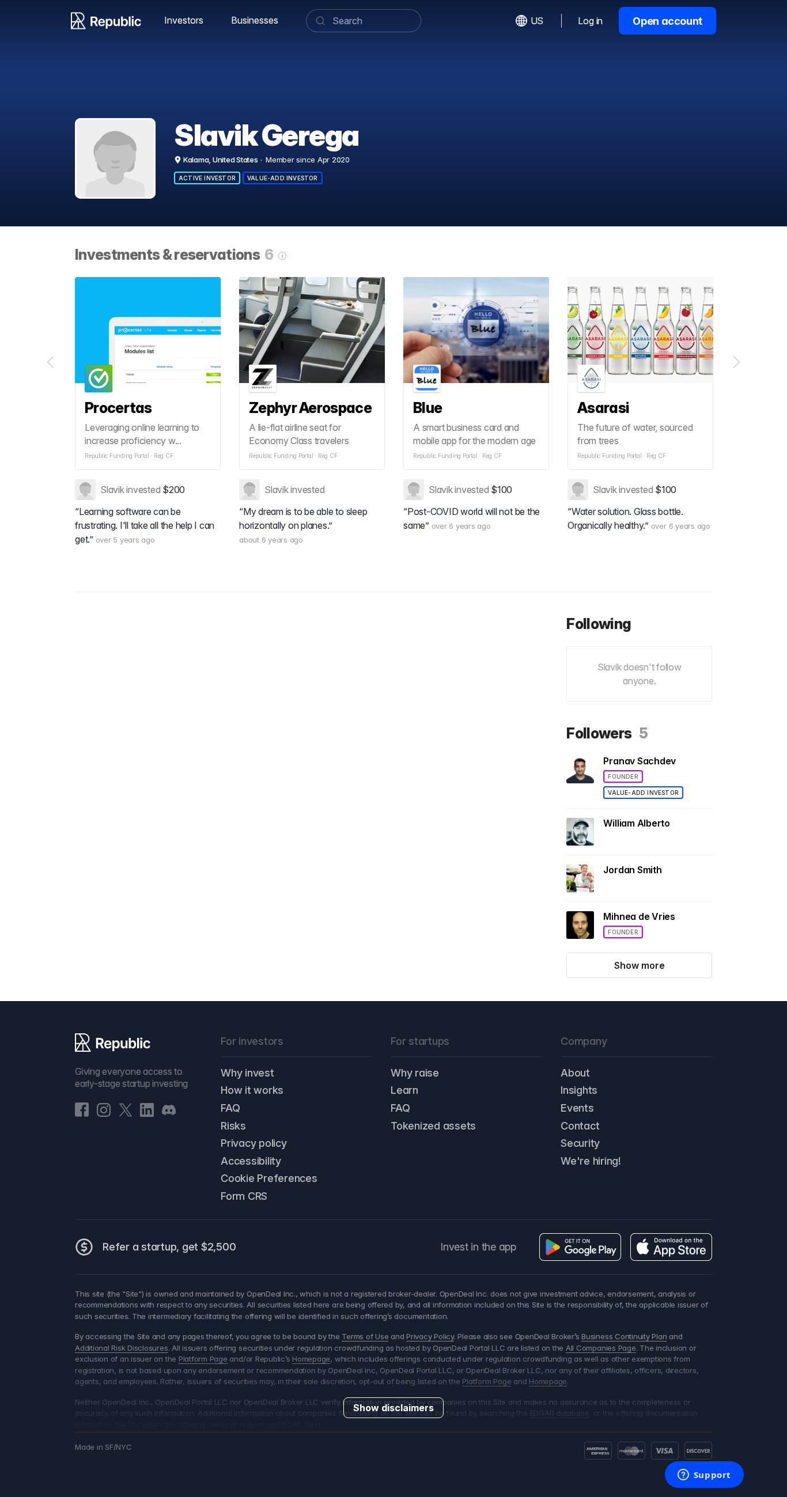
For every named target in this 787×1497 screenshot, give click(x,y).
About (575, 1073)
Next (736, 362)
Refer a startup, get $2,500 (169, 1247)
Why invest (247, 1073)
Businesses (254, 20)
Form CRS (244, 1196)
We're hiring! (591, 1161)
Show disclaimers (393, 1407)
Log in (590, 20)
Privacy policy (254, 1143)
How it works (252, 1090)
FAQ (230, 1108)
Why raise (415, 1073)
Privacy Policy (430, 1336)
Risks (233, 1126)
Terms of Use (365, 1336)
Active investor (207, 178)
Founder (623, 776)
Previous (50, 362)
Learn (404, 1090)
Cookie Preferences (269, 1178)
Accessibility (251, 1161)
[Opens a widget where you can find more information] (704, 1475)
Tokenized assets (433, 1126)
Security (580, 1143)
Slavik (112, 489)
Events (577, 1108)
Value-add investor (282, 178)
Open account (667, 21)
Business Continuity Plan (624, 1336)
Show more (639, 965)
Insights (579, 1090)
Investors (183, 20)
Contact (580, 1126)
